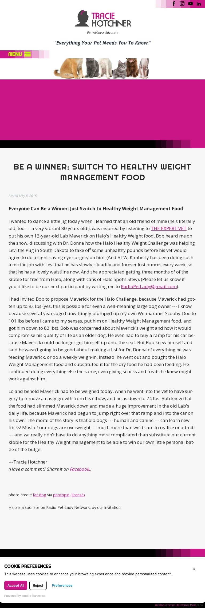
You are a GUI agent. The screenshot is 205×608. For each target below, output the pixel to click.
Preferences (62, 585)
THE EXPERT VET (169, 228)
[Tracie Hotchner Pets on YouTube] (190, 3)
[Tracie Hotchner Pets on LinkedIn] (198, 3)
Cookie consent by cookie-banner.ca (179, 604)
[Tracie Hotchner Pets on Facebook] (174, 3)
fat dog (39, 494)
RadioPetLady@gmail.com (149, 286)
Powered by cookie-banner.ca (24, 596)
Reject (38, 585)
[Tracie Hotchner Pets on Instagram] (182, 3)
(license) (77, 494)
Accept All (15, 585)
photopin (61, 494)
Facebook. (80, 469)
